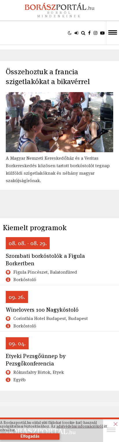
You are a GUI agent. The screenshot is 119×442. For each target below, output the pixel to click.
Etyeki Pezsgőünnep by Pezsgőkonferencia (36, 359)
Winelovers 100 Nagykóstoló (42, 309)
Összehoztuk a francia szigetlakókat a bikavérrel (48, 76)
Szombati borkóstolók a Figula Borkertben (45, 259)
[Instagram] (95, 33)
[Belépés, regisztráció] (76, 33)
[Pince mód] (69, 33)
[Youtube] (102, 33)
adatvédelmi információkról (79, 426)
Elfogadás (30, 436)
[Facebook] (89, 33)
